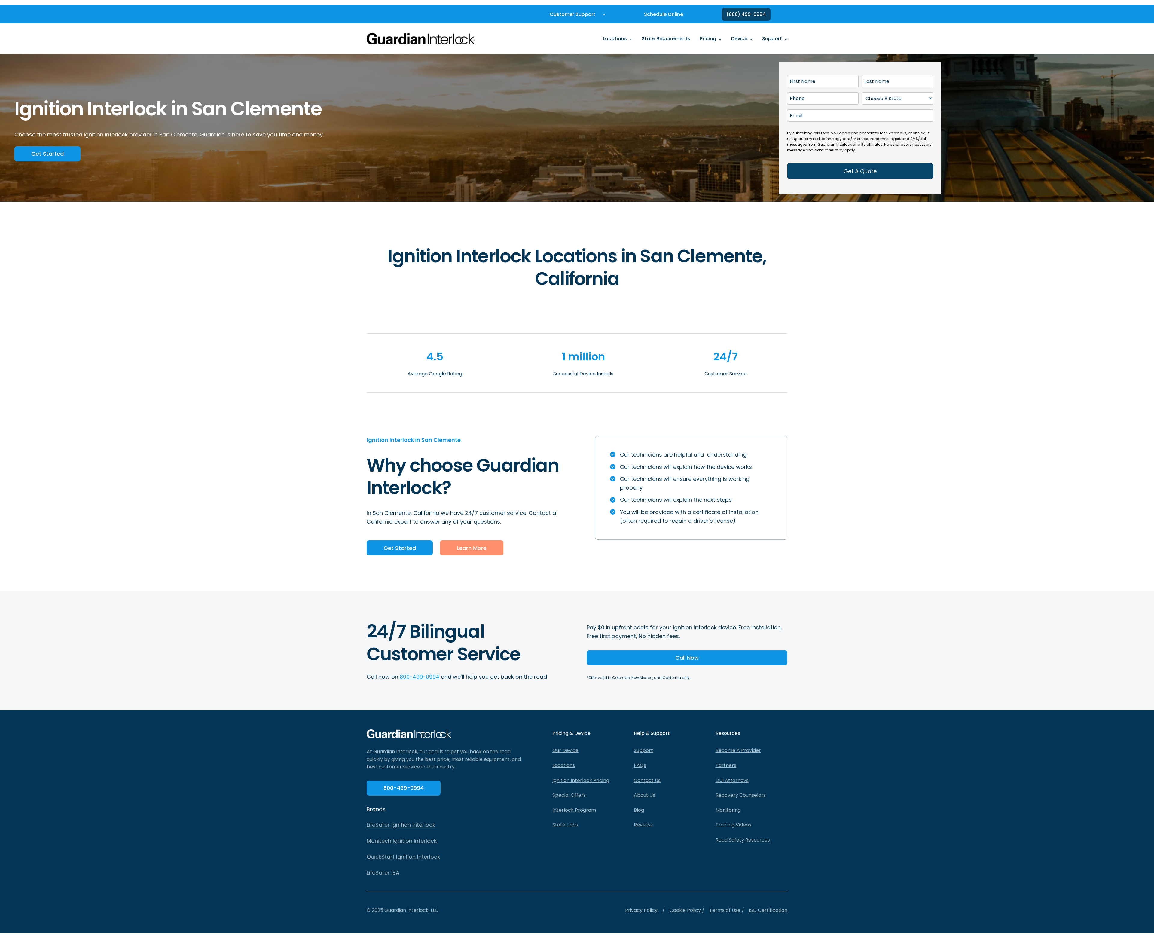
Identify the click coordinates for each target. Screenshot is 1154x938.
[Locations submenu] (630, 38)
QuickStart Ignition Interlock (403, 856)
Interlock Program (574, 810)
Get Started (47, 153)
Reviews (643, 824)
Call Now (687, 657)
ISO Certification (768, 910)
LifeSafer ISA (383, 872)
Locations (563, 765)
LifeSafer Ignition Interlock (401, 825)
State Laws (565, 824)
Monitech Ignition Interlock (402, 841)
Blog (639, 810)
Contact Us (647, 780)
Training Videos (733, 824)
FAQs (640, 765)
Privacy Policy (641, 910)
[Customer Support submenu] (604, 14)
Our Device (565, 750)
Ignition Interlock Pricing (580, 780)
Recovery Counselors (741, 795)
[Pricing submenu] (720, 38)
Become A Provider (738, 750)
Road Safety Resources (743, 839)
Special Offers (569, 795)
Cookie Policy (685, 910)
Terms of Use (724, 910)
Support (643, 750)
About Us (644, 795)
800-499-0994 (419, 676)
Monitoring (728, 810)
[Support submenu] (785, 38)
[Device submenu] (751, 38)
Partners (726, 765)
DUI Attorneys (732, 780)
